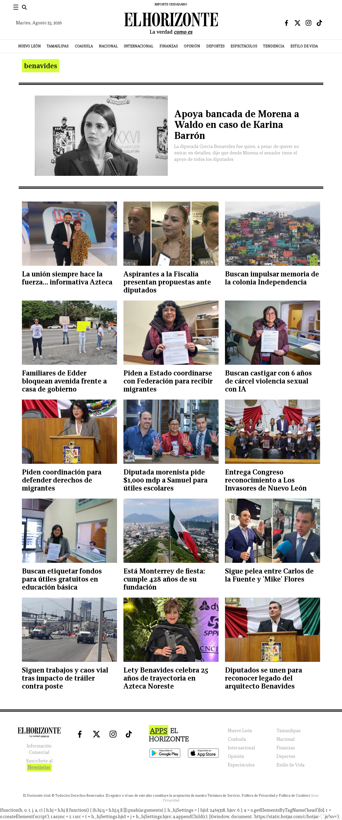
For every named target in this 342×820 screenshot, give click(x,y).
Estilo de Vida (304, 46)
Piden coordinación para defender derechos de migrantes (62, 480)
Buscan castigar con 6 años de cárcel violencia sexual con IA (268, 381)
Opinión (192, 46)
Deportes (215, 46)
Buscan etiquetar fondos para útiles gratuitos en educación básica (62, 579)
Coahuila (84, 46)
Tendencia (273, 46)
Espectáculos (244, 46)
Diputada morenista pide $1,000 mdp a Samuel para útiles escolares (165, 480)
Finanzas (169, 46)
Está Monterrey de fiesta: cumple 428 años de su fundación (164, 579)
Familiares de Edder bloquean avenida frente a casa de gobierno (64, 381)
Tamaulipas (58, 46)
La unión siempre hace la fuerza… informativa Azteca (67, 277)
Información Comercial (39, 749)
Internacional (138, 46)
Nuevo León (29, 46)
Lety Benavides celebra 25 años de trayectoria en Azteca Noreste (165, 678)
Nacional (108, 46)
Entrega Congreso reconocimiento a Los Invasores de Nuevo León (266, 480)
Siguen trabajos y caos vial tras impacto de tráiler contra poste (65, 678)
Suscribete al (39, 764)
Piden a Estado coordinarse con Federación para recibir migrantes (167, 381)
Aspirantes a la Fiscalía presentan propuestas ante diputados (167, 281)
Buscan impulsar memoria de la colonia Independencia (272, 277)
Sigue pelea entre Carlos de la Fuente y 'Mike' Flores (269, 575)
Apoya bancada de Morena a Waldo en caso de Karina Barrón (236, 125)
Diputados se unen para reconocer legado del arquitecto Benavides (263, 678)
